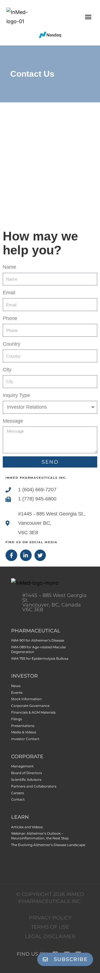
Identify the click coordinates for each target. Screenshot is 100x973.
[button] (88, 16)
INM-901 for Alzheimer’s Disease (37, 640)
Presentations (22, 726)
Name (9, 267)
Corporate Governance (30, 706)
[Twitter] (40, 555)
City (7, 369)
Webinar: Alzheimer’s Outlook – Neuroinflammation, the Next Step (40, 835)
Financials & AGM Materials (33, 712)
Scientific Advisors (26, 779)
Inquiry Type (16, 395)
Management (22, 766)
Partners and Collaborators (33, 786)
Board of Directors (26, 773)
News (16, 686)
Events (16, 692)
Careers (17, 793)
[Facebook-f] (11, 555)
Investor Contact (25, 739)
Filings (16, 719)
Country (11, 344)
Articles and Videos (27, 827)
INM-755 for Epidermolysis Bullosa (39, 658)
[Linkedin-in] (26, 555)
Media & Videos (23, 732)
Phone (10, 318)
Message (13, 421)
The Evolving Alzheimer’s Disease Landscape (48, 845)
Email (9, 292)
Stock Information (26, 699)
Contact (18, 799)
